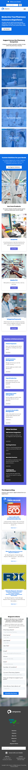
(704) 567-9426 (20, 759)
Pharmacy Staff (14, 138)
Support (14, 741)
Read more (14, 527)
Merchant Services (11, 457)
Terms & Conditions (14, 766)
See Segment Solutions (14, 167)
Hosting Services (11, 445)
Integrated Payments (14, 319)
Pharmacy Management (14, 118)
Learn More (15, 249)
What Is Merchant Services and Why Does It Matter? (14, 552)
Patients (14, 98)
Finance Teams (14, 58)
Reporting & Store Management (11, 394)
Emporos (11, 765)
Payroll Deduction (11, 378)
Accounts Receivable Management (12, 411)
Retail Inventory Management (10, 359)
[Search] (20, 5)
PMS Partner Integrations (13, 432)
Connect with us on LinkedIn (16, 752)
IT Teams (14, 78)
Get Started (7, 29)
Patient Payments (11, 343)
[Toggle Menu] (25, 9)
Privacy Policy (23, 765)
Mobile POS (14, 280)
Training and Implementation (11, 470)
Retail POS (14, 239)
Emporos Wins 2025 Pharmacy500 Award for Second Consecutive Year (14, 518)
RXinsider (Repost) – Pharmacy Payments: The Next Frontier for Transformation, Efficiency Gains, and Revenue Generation (14, 593)
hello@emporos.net (20, 758)
